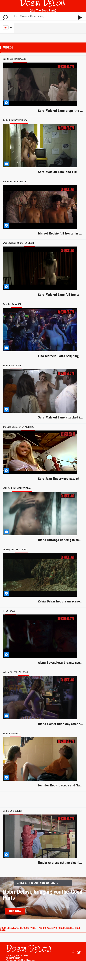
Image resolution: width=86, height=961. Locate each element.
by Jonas (10, 610)
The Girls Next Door (11, 426)
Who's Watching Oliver (13, 243)
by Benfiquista (19, 120)
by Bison (29, 243)
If (3, 610)
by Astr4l (16, 365)
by (26, 181)
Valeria (6, 672)
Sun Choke (8, 59)
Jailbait (6, 120)
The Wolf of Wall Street (13, 181)
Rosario (6, 304)
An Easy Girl (8, 549)
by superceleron (22, 488)
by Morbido (28, 426)
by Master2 (21, 549)
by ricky (15, 733)
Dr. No (6, 810)
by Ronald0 (20, 59)
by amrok (16, 304)
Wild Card (7, 488)
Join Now (15, 911)
